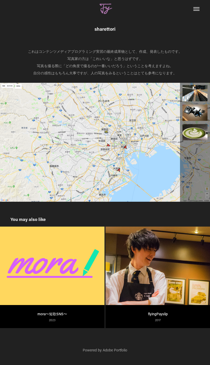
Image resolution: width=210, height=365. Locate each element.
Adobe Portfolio (115, 350)
